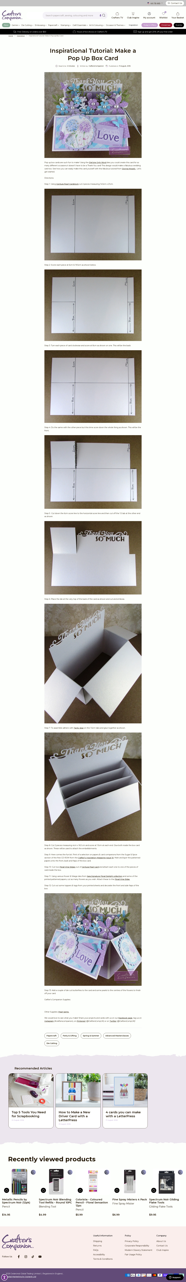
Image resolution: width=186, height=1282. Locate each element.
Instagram (49, 1021)
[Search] (103, 15)
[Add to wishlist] (33, 1172)
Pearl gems (63, 1012)
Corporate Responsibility (137, 1245)
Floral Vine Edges (67, 867)
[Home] (12, 15)
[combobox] (75, 15)
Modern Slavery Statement (138, 1250)
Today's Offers (149, 25)
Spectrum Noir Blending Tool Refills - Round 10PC (55, 1201)
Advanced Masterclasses (117, 1036)
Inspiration (133, 25)
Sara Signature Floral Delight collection (104, 876)
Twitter (113, 1021)
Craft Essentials (79, 25)
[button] (100, 15)
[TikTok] (32, 1256)
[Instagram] (25, 1256)
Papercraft (52, 25)
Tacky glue (79, 728)
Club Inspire (162, 1250)
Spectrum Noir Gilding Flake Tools (164, 1201)
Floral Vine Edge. (122, 879)
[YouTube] (40, 1256)
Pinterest (81, 1021)
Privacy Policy (132, 1241)
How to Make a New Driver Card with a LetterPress (74, 1116)
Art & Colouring (96, 25)
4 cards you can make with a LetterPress (123, 1114)
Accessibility (99, 1254)
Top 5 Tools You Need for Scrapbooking (29, 1114)
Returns (97, 1245)
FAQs (95, 1250)
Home (10, 36)
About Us (161, 1241)
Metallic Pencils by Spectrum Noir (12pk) (16, 1201)
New (6, 25)
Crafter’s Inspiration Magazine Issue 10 (96, 858)
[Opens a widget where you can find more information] (174, 1277)
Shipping (97, 1241)
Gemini (15, 25)
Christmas (165, 25)
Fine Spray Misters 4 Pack (129, 1199)
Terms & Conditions (102, 1259)
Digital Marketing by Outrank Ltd (21, 1277)
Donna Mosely (129, 169)
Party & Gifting (70, 1036)
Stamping (65, 25)
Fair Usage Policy (133, 1254)
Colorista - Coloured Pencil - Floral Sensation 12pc (92, 1202)
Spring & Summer (91, 1036)
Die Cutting (26, 25)
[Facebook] (18, 1256)
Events (179, 25)
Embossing (40, 25)
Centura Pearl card (90, 867)
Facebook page (125, 1018)
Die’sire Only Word (97, 162)
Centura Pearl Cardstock (67, 184)
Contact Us (176, 3)
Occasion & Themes (114, 25)
